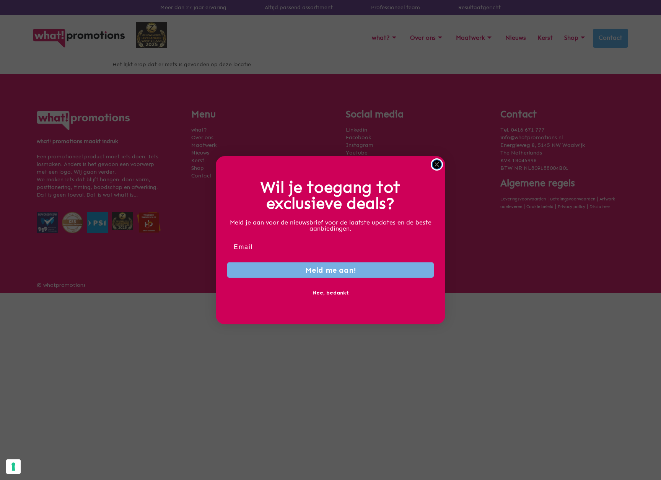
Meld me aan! (330, 270)
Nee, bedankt (331, 293)
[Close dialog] (436, 164)
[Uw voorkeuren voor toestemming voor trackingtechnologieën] (13, 466)
